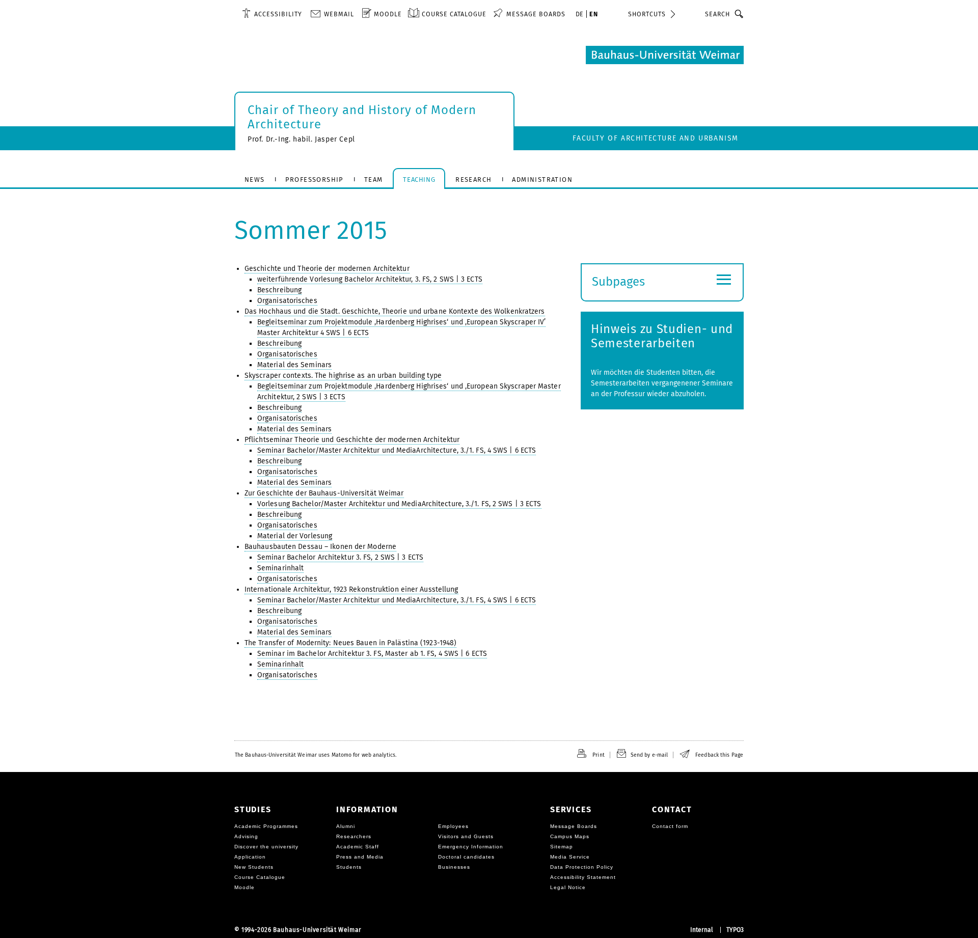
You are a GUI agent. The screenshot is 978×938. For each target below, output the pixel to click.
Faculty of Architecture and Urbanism (656, 138)
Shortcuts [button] (647, 14)
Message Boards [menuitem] (535, 14)
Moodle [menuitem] (388, 14)
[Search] (739, 13)
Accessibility (278, 14)
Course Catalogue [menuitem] (454, 14)
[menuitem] (272, 13)
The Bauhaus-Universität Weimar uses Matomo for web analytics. (315, 755)
